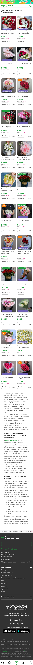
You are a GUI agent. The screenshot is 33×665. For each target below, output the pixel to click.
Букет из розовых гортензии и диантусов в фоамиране (24, 159)
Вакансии (4, 583)
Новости (4, 586)
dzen (18, 623)
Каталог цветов (7, 597)
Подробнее (5, 41)
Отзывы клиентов (7, 572)
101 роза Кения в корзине (24, 189)
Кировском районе (11, 440)
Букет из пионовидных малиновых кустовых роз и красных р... (24, 127)
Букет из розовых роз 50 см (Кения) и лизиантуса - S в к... (24, 65)
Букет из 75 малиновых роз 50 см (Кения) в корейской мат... (23, 96)
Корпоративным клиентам (9, 570)
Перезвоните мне (16, 544)
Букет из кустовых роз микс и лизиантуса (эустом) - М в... (7, 253)
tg (22, 623)
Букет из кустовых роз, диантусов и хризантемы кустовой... (24, 222)
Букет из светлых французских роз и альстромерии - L (6, 190)
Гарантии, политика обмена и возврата (13, 578)
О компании (6, 567)
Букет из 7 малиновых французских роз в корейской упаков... (7, 379)
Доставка (5, 552)
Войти (3, 591)
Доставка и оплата (7, 575)
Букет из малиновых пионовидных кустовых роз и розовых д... (7, 316)
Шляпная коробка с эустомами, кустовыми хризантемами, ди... (7, 159)
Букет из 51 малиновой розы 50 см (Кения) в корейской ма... (23, 379)
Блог (2, 580)
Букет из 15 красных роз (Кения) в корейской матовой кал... (24, 253)
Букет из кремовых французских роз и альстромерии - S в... (23, 316)
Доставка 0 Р (6, 111)
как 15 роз (21, 25)
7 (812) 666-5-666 (12, 539)
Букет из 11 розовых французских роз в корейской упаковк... (7, 65)
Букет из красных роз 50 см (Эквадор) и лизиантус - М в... (8, 33)
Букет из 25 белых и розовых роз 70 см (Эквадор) (22, 284)
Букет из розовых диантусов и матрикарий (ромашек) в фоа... (8, 96)
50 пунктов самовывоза (9, 562)
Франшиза (4, 589)
